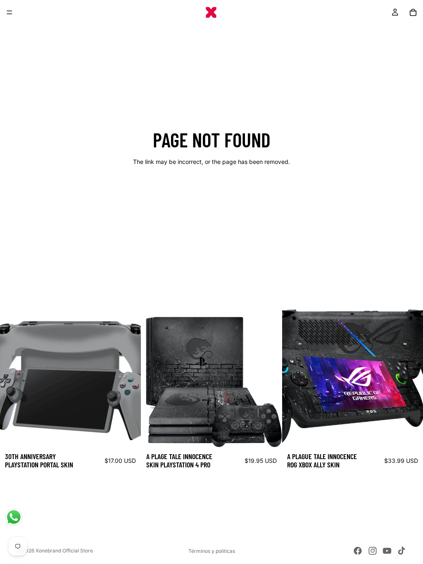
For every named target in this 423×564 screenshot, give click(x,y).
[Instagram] (373, 551)
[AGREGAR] (128, 434)
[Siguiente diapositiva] (128, 377)
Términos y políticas (211, 551)
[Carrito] (413, 12)
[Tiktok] (401, 551)
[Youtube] (387, 551)
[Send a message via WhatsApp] (14, 517)
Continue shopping (211, 191)
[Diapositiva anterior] (12, 377)
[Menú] (9, 12)
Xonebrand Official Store (64, 550)
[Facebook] (358, 551)
